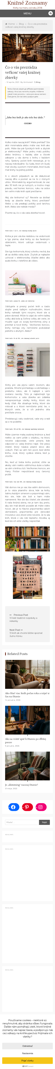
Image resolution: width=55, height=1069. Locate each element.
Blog (38, 82)
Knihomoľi (28, 82)
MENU (27, 13)
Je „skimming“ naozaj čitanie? (21, 784)
